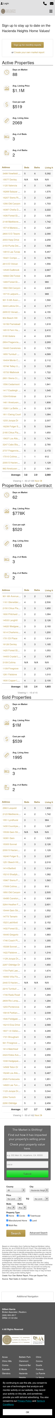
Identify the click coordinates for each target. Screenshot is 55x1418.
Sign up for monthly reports (27, 45)
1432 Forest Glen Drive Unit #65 (19, 928)
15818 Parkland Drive (14, 1012)
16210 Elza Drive (11, 1024)
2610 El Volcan (10, 263)
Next (37, 480)
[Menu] (51, 11)
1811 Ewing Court (12, 414)
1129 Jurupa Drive (12, 958)
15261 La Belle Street (13, 408)
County (9, 1186)
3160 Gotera (9, 336)
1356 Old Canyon (11, 203)
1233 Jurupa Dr (10, 420)
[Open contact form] (51, 3)
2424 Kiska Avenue (12, 1054)
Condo (22, 1215)
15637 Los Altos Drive (14, 438)
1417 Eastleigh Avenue (14, 390)
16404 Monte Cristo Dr (14, 360)
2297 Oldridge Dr (11, 964)
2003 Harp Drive (11, 239)
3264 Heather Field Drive (15, 904)
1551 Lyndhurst (10, 820)
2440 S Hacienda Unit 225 (16, 982)
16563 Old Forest (11, 275)
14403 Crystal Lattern (13, 656)
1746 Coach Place (12, 940)
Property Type (13, 1212)
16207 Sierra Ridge (12, 197)
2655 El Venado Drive (14, 312)
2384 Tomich (9, 1097)
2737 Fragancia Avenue (15, 450)
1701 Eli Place (10, 638)
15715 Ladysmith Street (14, 294)
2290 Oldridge (10, 1103)
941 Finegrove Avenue (14, 1042)
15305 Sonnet (10, 844)
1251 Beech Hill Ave (13, 862)
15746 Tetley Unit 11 (13, 366)
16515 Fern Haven (12, 330)
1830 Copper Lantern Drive (16, 680)
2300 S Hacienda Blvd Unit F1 (18, 850)
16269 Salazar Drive (13, 191)
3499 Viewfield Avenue (14, 173)
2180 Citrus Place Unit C (15, 432)
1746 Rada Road (11, 994)
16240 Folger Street (13, 856)
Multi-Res (12, 1225)
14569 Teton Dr (10, 1067)
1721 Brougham (11, 1037)
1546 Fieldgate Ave (12, 1018)
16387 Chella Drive (12, 209)
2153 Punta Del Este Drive (16, 245)
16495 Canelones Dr (13, 898)
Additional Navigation (27, 1296)
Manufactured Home (17, 1220)
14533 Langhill (10, 620)
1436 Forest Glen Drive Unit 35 (18, 215)
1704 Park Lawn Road (14, 970)
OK (27, 1412)
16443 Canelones (12, 348)
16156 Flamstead (11, 324)
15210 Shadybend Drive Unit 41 (19, 874)
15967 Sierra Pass (12, 880)
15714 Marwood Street (14, 227)
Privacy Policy (24, 1400)
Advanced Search (39, 1232)
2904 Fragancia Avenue (15, 342)
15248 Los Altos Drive (14, 1073)
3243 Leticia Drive (12, 306)
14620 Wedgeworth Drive (15, 626)
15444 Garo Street (12, 910)
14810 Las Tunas (11, 251)
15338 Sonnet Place (13, 946)
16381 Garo (9, 838)
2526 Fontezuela (11, 1079)
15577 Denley (10, 179)
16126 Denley (10, 644)
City (31, 1186)
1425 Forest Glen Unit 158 (16, 650)
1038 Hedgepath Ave (13, 1061)
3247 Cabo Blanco (12, 444)
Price (8, 1195)
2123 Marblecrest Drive (14, 814)
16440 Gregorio (10, 934)
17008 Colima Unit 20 (14, 886)
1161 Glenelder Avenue (15, 602)
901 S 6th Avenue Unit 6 (15, 300)
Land (34, 1220)
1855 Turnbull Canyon (14, 354)
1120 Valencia (10, 185)
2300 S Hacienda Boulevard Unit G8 (21, 462)
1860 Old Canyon (11, 288)
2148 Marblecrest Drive (14, 221)
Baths (20, 1203)
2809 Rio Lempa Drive (14, 1000)
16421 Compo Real (12, 257)
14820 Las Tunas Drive (14, 1085)
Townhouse (35, 1215)
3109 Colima (9, 662)
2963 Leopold (9, 808)
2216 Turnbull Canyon (14, 988)
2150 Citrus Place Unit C (15, 608)
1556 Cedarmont (11, 384)
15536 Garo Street (12, 832)
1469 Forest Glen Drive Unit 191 (19, 281)
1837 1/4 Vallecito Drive (15, 1030)
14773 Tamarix (10, 916)
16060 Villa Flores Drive (15, 976)
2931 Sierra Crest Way (14, 378)
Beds (8, 1203)
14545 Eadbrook (11, 269)
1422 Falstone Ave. (12, 952)
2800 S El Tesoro (11, 233)
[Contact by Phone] (45, 3)
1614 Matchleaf (10, 1049)
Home (11, 1215)
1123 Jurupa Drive (12, 1091)
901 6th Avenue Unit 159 (15, 596)
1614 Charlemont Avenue (15, 632)
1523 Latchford (10, 922)
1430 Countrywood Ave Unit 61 (18, 826)
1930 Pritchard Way (12, 614)
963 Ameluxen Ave (12, 468)
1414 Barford (9, 868)
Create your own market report (29, 52)
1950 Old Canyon (11, 892)
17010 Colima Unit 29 (14, 456)
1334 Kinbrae (9, 396)
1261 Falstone (10, 674)
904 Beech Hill (10, 318)
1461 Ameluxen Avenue (15, 402)
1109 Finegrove (10, 668)
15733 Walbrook (11, 372)
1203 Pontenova (11, 1006)
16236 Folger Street (13, 426)
